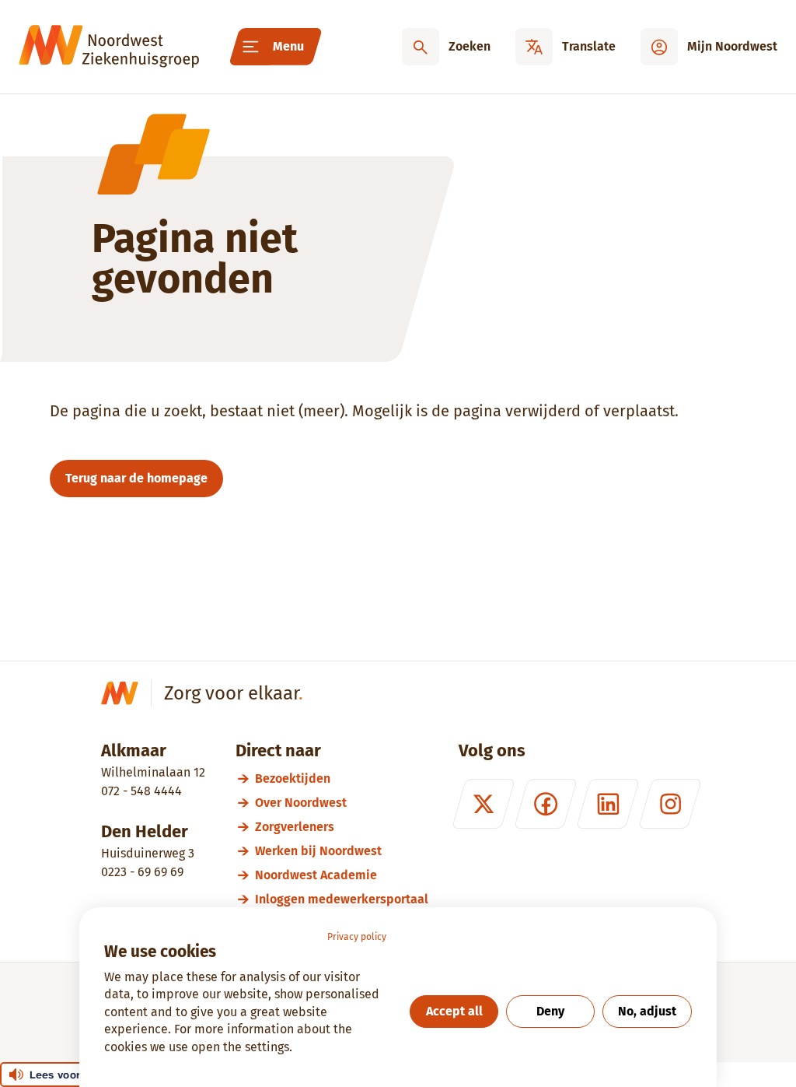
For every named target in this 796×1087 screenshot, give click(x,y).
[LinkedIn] (608, 804)
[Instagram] (670, 804)
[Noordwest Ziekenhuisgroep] (109, 46)
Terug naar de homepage (136, 478)
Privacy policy (356, 936)
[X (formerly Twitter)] (483, 804)
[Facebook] (546, 804)
